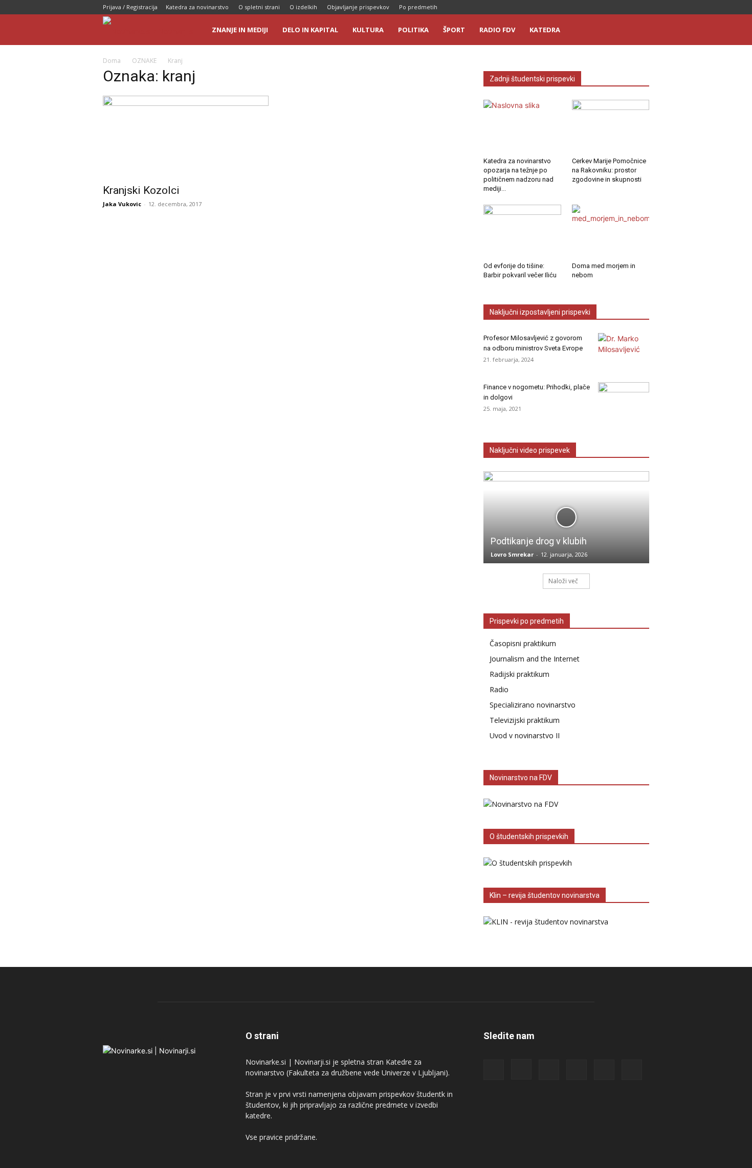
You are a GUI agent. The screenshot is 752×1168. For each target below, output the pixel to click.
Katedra (544, 29)
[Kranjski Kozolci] (186, 137)
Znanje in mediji (240, 29)
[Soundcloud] (607, 7)
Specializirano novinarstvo (533, 705)
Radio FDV (497, 29)
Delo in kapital (310, 29)
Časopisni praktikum (523, 643)
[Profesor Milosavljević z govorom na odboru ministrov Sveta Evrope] (623, 351)
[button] (637, 30)
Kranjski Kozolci (141, 190)
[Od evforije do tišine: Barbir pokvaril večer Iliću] (522, 231)
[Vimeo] (641, 7)
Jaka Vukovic (122, 204)
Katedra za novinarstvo (197, 7)
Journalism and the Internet (535, 659)
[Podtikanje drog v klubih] (566, 517)
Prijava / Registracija (130, 7)
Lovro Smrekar (512, 554)
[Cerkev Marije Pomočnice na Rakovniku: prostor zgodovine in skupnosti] (611, 126)
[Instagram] (574, 7)
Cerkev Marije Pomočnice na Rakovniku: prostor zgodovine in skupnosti (609, 170)
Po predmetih (418, 7)
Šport (454, 29)
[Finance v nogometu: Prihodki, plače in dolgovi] (623, 400)
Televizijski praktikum (525, 720)
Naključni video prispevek (530, 450)
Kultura (368, 29)
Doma (112, 60)
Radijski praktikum (519, 674)
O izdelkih (303, 7)
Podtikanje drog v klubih (539, 541)
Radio (499, 689)
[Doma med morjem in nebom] (611, 231)
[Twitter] (624, 7)
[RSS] (591, 7)
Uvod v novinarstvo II (525, 735)
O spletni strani (259, 7)
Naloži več (563, 581)
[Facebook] (557, 7)
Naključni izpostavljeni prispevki (540, 312)
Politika (413, 29)
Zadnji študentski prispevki (532, 79)
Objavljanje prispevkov (358, 7)
